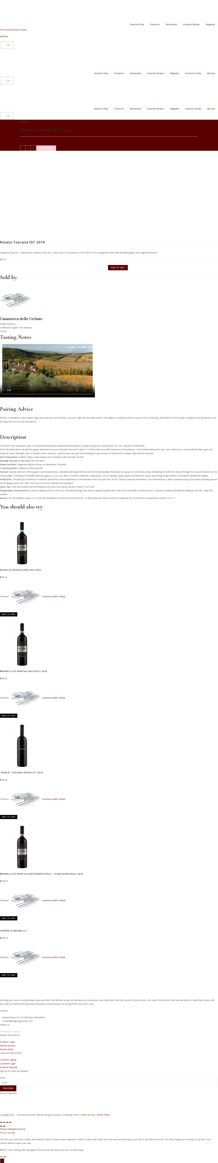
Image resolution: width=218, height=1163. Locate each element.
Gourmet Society (193, 73)
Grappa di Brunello (13, 930)
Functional (20, 1129)
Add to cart (46, 148)
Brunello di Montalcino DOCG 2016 (23, 671)
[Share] (4, 1122)
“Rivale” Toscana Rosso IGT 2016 (21, 772)
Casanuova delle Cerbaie (53, 596)
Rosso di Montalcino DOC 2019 (20, 570)
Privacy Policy (103, 1114)
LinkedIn (4, 1031)
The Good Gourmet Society (13, 29)
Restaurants (171, 24)
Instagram (15, 1031)
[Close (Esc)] (1, 1122)
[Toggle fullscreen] (7, 1122)
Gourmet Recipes (191, 24)
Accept (3, 1156)
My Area (4, 36)
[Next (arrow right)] (4, 1126)
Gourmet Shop (137, 24)
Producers (155, 24)
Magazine (210, 24)
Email (2, 1077)
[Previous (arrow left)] (1, 1126)
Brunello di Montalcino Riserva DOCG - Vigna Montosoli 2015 (41, 874)
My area (211, 73)
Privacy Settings (7, 1129)
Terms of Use (87, 1114)
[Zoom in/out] (10, 1122)
